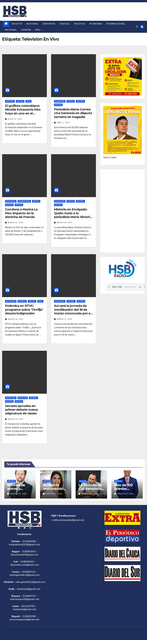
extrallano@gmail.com (24, 609)
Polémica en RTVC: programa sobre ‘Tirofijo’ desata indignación (24, 309)
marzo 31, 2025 (15, 223)
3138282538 (28, 616)
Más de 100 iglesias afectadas (123, 488)
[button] (137, 26)
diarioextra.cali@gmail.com (24, 565)
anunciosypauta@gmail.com (24, 619)
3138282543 (28, 551)
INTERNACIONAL (115, 23)
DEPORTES (49, 23)
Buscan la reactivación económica (53, 488)
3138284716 (28, 572)
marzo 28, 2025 (15, 319)
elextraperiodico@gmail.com (24, 575)
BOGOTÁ (17, 23)
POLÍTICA (79, 23)
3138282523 (27, 561)
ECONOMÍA (95, 23)
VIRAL (28, 101)
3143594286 (29, 541)
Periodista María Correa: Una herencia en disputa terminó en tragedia (73, 113)
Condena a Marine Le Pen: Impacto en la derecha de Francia (21, 213)
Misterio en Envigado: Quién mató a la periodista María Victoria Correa (73, 215)
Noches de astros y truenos (16, 488)
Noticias (20, 101)
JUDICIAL (65, 23)
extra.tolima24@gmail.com (24, 554)
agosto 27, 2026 (18, 494)
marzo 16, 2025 (15, 419)
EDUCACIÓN (22, 398)
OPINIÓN (26, 29)
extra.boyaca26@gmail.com (24, 599)
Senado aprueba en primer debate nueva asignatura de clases (21, 409)
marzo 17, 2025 (64, 319)
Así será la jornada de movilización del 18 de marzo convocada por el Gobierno (72, 311)
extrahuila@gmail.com (28, 589)
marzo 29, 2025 (64, 223)
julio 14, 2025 (15, 119)
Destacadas (60, 101)
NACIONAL (32, 23)
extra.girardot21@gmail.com (30, 582)
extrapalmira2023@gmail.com (24, 544)
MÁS (38, 29)
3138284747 (29, 596)
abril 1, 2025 (63, 123)
